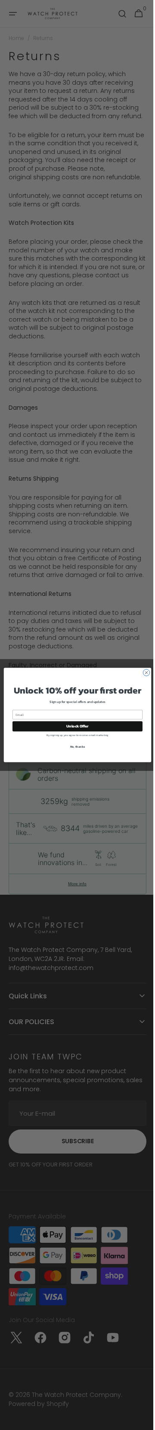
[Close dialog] (143, 672)
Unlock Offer (74, 726)
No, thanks (74, 746)
